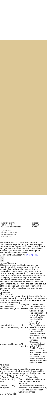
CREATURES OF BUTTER (23, 141)
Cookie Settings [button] (7, 254)
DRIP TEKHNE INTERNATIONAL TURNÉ (23, 82)
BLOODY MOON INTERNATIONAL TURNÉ (23, 113)
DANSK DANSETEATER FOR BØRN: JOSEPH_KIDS (23, 93)
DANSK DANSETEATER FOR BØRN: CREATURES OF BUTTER (23, 152)
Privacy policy (31, 254)
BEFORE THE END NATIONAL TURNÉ (23, 103)
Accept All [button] (20, 254)
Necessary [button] (4, 290)
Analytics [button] (4, 364)
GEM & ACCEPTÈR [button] (8, 394)
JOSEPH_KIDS (23, 122)
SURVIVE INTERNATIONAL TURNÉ (23, 172)
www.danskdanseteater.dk (11, 227)
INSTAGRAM (35, 225)
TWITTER (34, 227)
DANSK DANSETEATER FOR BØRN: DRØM (23, 132)
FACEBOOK (35, 223)
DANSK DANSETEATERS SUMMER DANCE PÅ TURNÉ (23, 71)
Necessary (5, 292)
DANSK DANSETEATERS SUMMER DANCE (23, 61)
